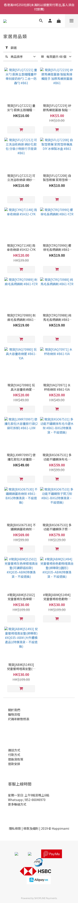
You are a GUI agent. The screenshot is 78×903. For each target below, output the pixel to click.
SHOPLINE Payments (45, 898)
